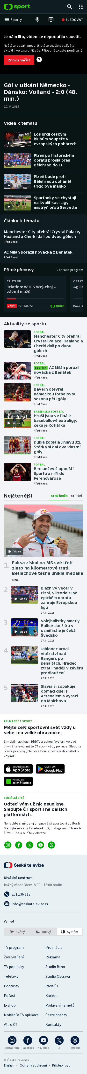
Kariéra (51, 995)
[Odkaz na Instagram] (8, 845)
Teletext (11, 976)
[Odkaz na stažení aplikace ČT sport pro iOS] (18, 769)
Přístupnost (61, 1065)
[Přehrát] (9, 143)
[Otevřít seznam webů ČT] (81, 6)
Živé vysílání (14, 957)
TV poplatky (14, 966)
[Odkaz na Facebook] (19, 845)
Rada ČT (52, 985)
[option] (17, 931)
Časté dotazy (56, 1014)
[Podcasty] (37, 19)
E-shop (10, 1005)
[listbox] (43, 932)
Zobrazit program (70, 270)
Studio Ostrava (57, 976)
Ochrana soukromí (33, 1065)
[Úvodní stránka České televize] (24, 865)
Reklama (52, 957)
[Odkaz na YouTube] (40, 845)
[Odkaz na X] (30, 845)
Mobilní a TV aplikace (21, 1014)
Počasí (9, 995)
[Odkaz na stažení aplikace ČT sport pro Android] (50, 769)
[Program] (51, 19)
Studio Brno (55, 966)
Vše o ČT (11, 1024)
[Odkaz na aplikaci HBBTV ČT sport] (18, 781)
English (9, 1065)
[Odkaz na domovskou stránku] (24, 7)
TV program (14, 947)
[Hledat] (69, 6)
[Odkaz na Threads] (51, 845)
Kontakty (53, 1024)
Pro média (53, 947)
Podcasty (11, 985)
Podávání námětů (59, 1005)
